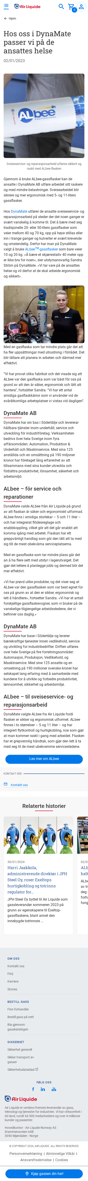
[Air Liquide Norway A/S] (27, 6)
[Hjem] (21, 1098)
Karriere (13, 981)
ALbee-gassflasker (41, 249)
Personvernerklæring (25, 1154)
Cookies (61, 1160)
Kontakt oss (15, 966)
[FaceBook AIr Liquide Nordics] (33, 1089)
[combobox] (61, 7)
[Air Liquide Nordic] (54, 1089)
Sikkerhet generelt (19, 1049)
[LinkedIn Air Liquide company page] (43, 1089)
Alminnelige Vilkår (60, 1154)
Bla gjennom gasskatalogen (17, 1027)
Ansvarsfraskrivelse (35, 1160)
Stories (12, 989)
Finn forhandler (18, 1009)
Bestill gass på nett (20, 1017)
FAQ (10, 974)
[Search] (61, 7)
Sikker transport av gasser (20, 1059)
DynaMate (19, 211)
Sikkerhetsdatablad (21, 1069)
